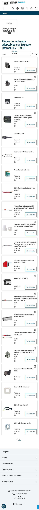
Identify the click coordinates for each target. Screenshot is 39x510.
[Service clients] (27, 8)
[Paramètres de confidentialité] (4, 506)
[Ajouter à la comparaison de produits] (35, 77)
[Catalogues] (22, 9)
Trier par (14, 51)
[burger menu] (3, 8)
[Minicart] (36, 8)
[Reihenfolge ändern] (32, 54)
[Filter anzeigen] (36, 54)
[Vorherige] (17, 439)
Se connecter (31, 70)
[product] (19, 65)
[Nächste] (22, 439)
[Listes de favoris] (31, 9)
